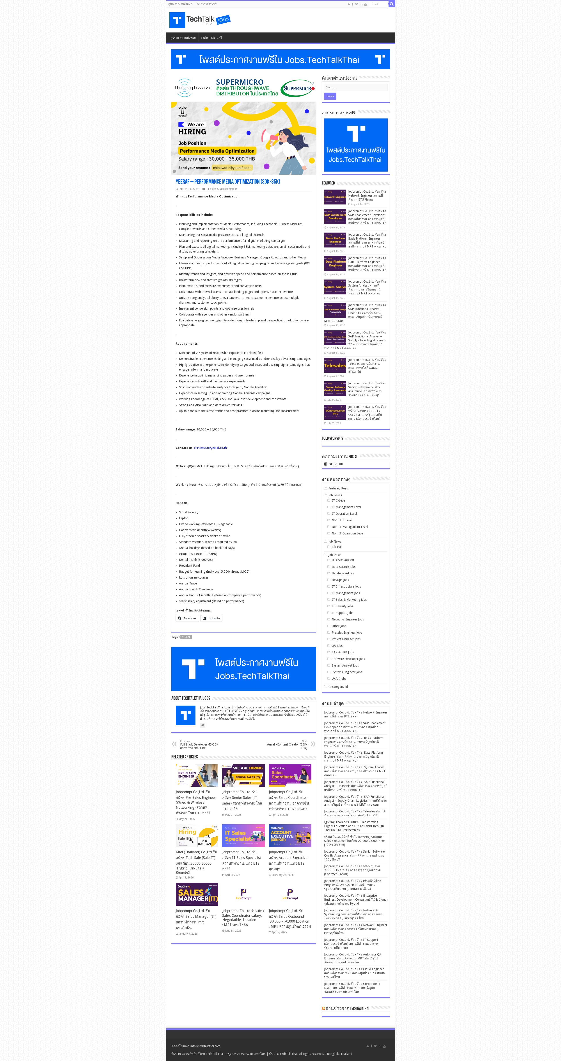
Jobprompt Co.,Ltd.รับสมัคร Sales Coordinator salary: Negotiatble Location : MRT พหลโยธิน (243, 918)
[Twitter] (357, 4)
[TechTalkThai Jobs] (200, 19)
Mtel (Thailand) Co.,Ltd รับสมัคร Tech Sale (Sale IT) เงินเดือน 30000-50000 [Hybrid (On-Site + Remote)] (196, 862)
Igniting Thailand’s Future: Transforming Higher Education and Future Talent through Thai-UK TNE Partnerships (354, 826)
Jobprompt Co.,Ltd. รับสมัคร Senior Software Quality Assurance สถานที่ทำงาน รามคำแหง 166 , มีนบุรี (354, 855)
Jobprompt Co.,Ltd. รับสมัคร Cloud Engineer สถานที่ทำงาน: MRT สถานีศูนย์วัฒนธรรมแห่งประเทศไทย (354, 973)
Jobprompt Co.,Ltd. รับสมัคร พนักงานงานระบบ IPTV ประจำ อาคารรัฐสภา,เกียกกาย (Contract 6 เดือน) (352, 870)
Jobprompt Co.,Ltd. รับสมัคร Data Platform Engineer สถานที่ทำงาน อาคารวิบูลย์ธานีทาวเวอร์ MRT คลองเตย (353, 756)
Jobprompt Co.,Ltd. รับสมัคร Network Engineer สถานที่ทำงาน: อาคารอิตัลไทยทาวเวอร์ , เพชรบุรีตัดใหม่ (355, 929)
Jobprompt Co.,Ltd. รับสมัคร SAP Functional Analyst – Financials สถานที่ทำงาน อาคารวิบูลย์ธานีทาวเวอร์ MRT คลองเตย (355, 313)
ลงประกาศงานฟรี (207, 3)
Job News (334, 541)
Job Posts (334, 555)
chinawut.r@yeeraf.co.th (210, 448)
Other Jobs (339, 626)
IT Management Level (346, 507)
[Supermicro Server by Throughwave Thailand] (243, 87)
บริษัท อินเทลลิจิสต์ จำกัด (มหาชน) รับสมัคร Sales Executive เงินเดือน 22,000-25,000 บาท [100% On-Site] (354, 840)
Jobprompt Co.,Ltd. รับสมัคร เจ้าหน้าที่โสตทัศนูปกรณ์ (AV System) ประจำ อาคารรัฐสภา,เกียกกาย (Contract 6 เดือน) (352, 885)
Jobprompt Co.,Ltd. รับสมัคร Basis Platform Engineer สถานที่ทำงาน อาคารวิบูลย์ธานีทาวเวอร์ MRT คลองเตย (353, 741)
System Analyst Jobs (345, 665)
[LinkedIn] (361, 4)
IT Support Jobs (342, 613)
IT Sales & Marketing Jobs (222, 188)
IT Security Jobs (342, 606)
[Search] (392, 4)
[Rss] (348, 4)
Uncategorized (338, 686)
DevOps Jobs (340, 580)
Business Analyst (343, 560)
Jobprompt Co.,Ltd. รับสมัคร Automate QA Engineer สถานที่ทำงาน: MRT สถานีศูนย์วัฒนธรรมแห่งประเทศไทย (352, 958)
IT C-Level (339, 500)
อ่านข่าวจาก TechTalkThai (347, 1009)
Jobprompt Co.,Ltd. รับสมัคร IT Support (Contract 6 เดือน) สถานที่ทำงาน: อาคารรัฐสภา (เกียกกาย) (351, 943)
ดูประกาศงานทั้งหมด (180, 3)
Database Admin (343, 573)
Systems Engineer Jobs (347, 672)
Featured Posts (338, 488)
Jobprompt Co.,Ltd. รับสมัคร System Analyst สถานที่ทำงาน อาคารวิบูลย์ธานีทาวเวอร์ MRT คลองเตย (354, 771)
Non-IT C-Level (342, 520)
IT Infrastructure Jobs (346, 586)
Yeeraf (186, 637)
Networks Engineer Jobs (348, 619)
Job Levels (335, 495)
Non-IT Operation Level (348, 533)
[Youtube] (365, 4)
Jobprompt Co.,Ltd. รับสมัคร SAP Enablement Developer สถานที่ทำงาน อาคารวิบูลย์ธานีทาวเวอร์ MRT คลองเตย (354, 727)
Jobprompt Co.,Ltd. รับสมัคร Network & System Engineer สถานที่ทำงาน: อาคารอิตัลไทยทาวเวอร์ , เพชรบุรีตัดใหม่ (353, 914)
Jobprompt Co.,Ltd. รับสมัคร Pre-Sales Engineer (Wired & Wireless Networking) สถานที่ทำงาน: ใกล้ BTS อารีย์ (196, 802)
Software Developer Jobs (348, 659)
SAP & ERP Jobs (343, 652)
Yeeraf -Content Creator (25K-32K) (287, 745)
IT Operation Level (344, 513)
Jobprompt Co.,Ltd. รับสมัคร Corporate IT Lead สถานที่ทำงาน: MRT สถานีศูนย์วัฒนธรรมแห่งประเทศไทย (352, 987)
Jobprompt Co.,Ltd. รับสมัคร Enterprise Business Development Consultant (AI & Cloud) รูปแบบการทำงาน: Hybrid (356, 899)
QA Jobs (337, 645)
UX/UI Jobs (339, 678)
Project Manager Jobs (346, 639)
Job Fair (337, 546)
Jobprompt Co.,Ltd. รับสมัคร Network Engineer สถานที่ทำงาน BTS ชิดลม (367, 195)
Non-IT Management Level (350, 527)
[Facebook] (352, 4)
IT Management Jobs (346, 593)
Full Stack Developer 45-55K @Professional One (199, 745)
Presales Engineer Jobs (347, 632)
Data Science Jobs (343, 566)
